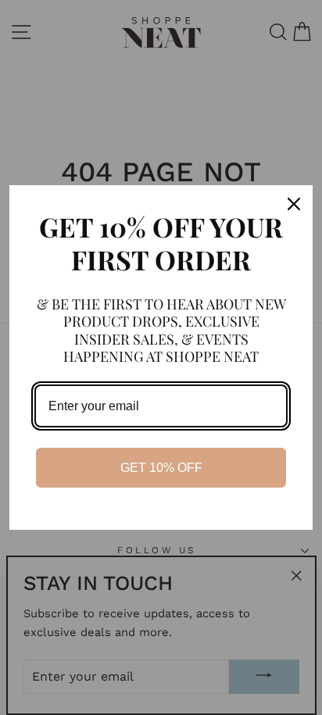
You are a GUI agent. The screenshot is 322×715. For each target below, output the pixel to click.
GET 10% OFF (161, 467)
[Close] (294, 204)
